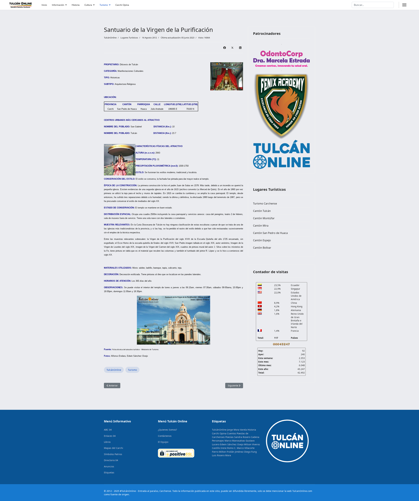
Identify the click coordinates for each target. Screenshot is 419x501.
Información (58, 5)
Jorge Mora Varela (237, 429)
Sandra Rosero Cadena (246, 437)
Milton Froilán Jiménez (231, 451)
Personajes (218, 440)
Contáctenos (165, 435)
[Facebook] (224, 47)
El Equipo (163, 441)
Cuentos (231, 433)
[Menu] (404, 5)
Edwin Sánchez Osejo (231, 444)
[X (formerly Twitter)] (232, 47)
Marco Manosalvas (235, 440)
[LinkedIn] (240, 47)
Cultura (88, 5)
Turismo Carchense (265, 203)
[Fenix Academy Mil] (281, 105)
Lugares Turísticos (129, 37)
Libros (107, 441)
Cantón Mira (260, 225)
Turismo (104, 5)
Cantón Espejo (262, 240)
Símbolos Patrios (113, 454)
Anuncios (109, 466)
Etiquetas (109, 472)
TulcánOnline (114, 369)
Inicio (44, 5)
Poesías (229, 437)
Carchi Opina (122, 5)
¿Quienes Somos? (167, 429)
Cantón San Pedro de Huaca (270, 233)
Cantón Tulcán (262, 211)
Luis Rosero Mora (221, 455)
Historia (76, 5)
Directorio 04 (111, 460)
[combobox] (373, 5)
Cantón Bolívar (262, 247)
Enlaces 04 (110, 435)
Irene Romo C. (228, 448)
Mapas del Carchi (113, 448)
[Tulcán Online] (281, 154)
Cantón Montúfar (264, 218)
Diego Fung (250, 451)
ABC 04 (108, 429)
